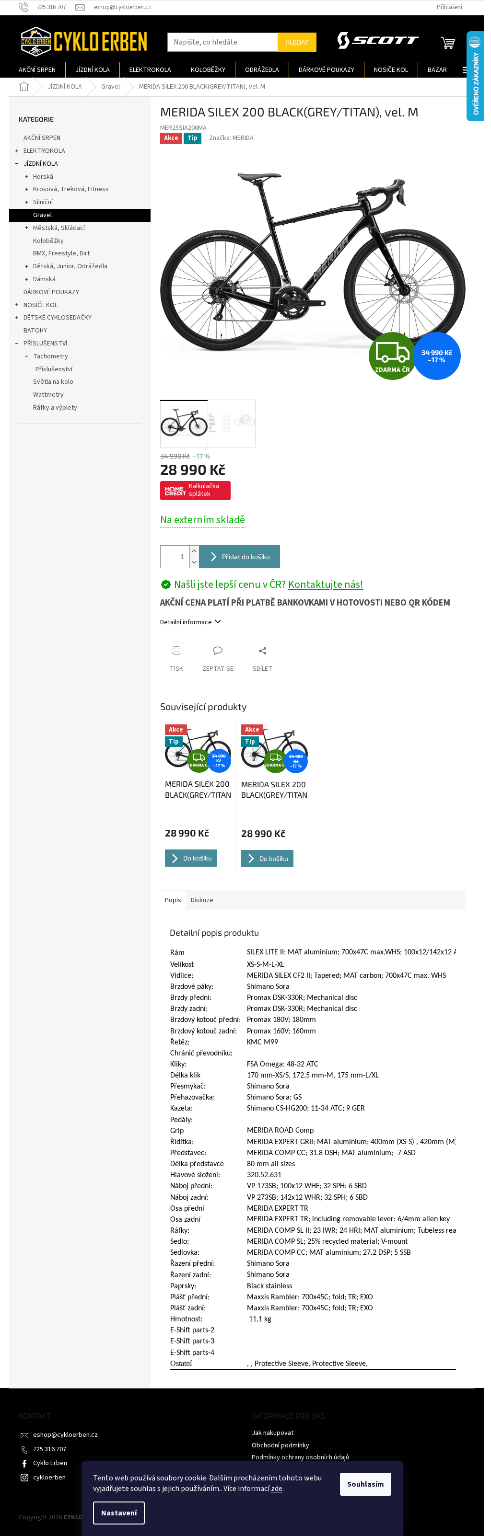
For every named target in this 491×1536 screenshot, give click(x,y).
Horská (43, 177)
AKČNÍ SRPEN (41, 138)
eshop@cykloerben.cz (65, 1435)
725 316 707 (49, 1449)
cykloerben (49, 1477)
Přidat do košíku (246, 556)
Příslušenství (53, 369)
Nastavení (119, 1513)
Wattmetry (48, 395)
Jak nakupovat (272, 1433)
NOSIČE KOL (40, 305)
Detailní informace (186, 622)
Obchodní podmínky (280, 1445)
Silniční (43, 202)
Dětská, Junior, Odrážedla (70, 266)
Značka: (231, 138)
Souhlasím (365, 1484)
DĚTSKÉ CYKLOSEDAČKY (57, 317)
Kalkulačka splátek (204, 490)
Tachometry (50, 356)
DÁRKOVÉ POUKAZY (51, 292)
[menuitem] (37, 70)
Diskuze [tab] (202, 900)
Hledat (297, 42)
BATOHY (35, 330)
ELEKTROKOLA (44, 151)
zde (276, 1488)
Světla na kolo (53, 382)
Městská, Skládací (59, 228)
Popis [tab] (173, 900)
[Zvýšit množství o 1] (194, 551)
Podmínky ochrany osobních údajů (300, 1457)
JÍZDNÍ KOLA (40, 164)
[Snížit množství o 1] (194, 562)
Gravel (42, 215)
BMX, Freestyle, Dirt (61, 253)
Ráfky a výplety (55, 408)
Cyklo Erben (50, 1463)
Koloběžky (48, 241)
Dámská (44, 279)
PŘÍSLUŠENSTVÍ (45, 343)
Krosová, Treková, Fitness (71, 189)
